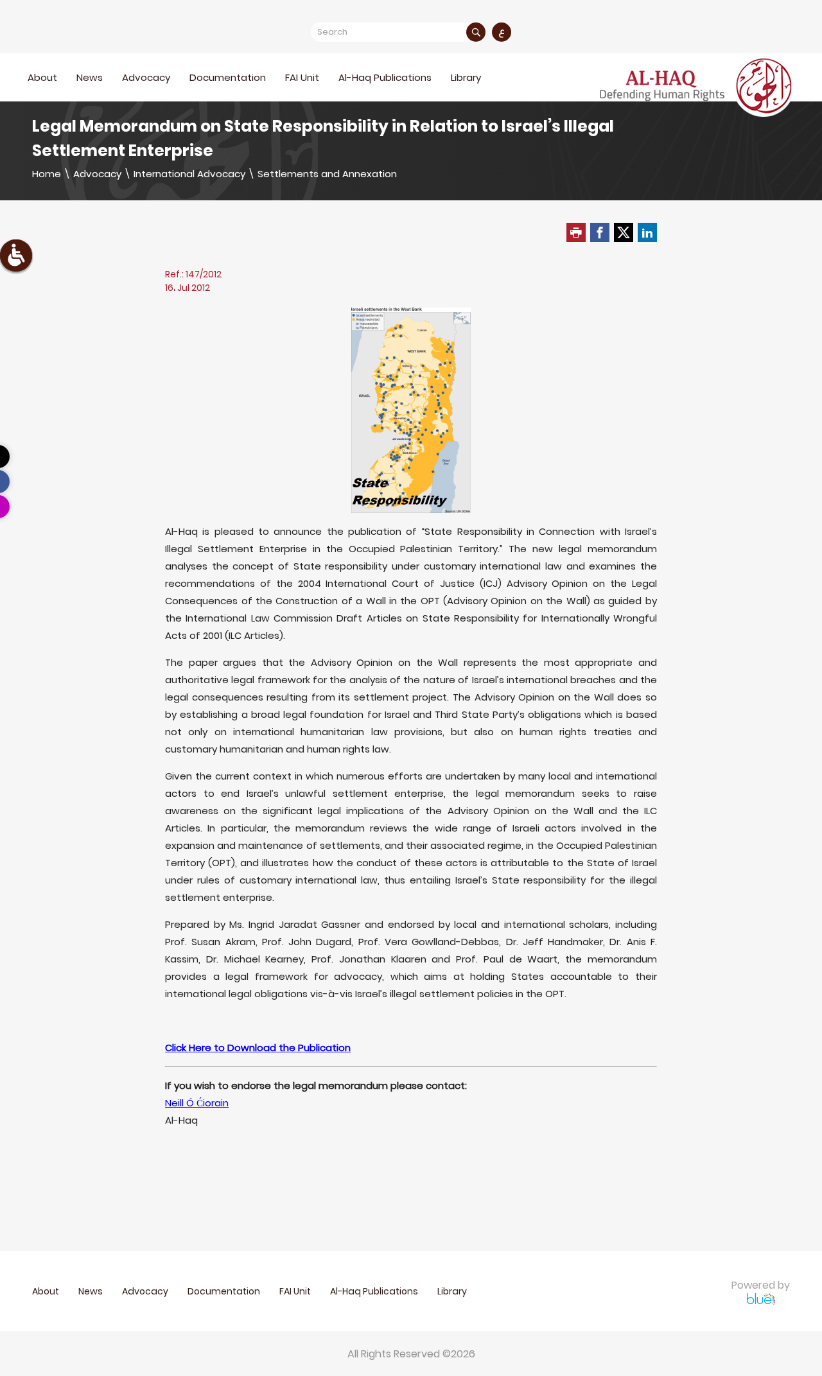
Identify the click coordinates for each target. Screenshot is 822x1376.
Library (466, 77)
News (89, 77)
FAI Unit (302, 77)
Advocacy (97, 173)
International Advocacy (189, 173)
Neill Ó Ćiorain (197, 1103)
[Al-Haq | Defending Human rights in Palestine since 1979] (697, 86)
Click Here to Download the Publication (258, 1047)
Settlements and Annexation (327, 173)
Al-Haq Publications (385, 77)
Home (46, 173)
